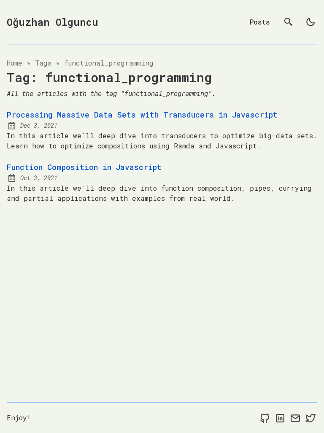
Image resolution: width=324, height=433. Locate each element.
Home (14, 62)
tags (43, 62)
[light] (310, 22)
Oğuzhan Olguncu (52, 22)
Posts (260, 21)
